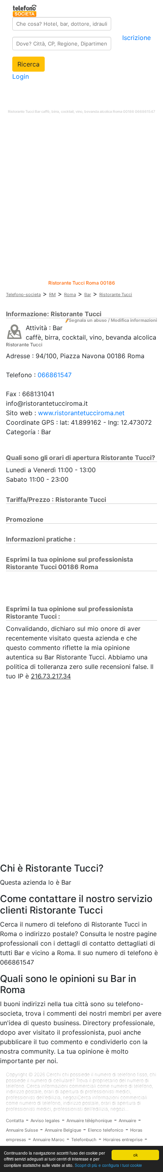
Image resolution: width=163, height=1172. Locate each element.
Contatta (15, 1120)
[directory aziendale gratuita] (25, 9)
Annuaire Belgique (63, 1130)
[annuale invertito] (14, 331)
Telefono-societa (23, 294)
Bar (87, 294)
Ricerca (28, 64)
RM (52, 294)
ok (135, 1155)
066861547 (55, 375)
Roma (70, 294)
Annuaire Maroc (48, 1139)
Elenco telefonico (105, 1130)
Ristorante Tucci (115, 294)
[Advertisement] (81, 198)
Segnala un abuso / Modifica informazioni (113, 320)
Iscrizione (136, 38)
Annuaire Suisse (22, 1130)
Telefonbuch (84, 1139)
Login (20, 76)
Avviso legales (45, 1120)
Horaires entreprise (122, 1139)
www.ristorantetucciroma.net (81, 413)
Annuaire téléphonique (89, 1120)
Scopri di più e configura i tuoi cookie (108, 1165)
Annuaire (127, 1120)
